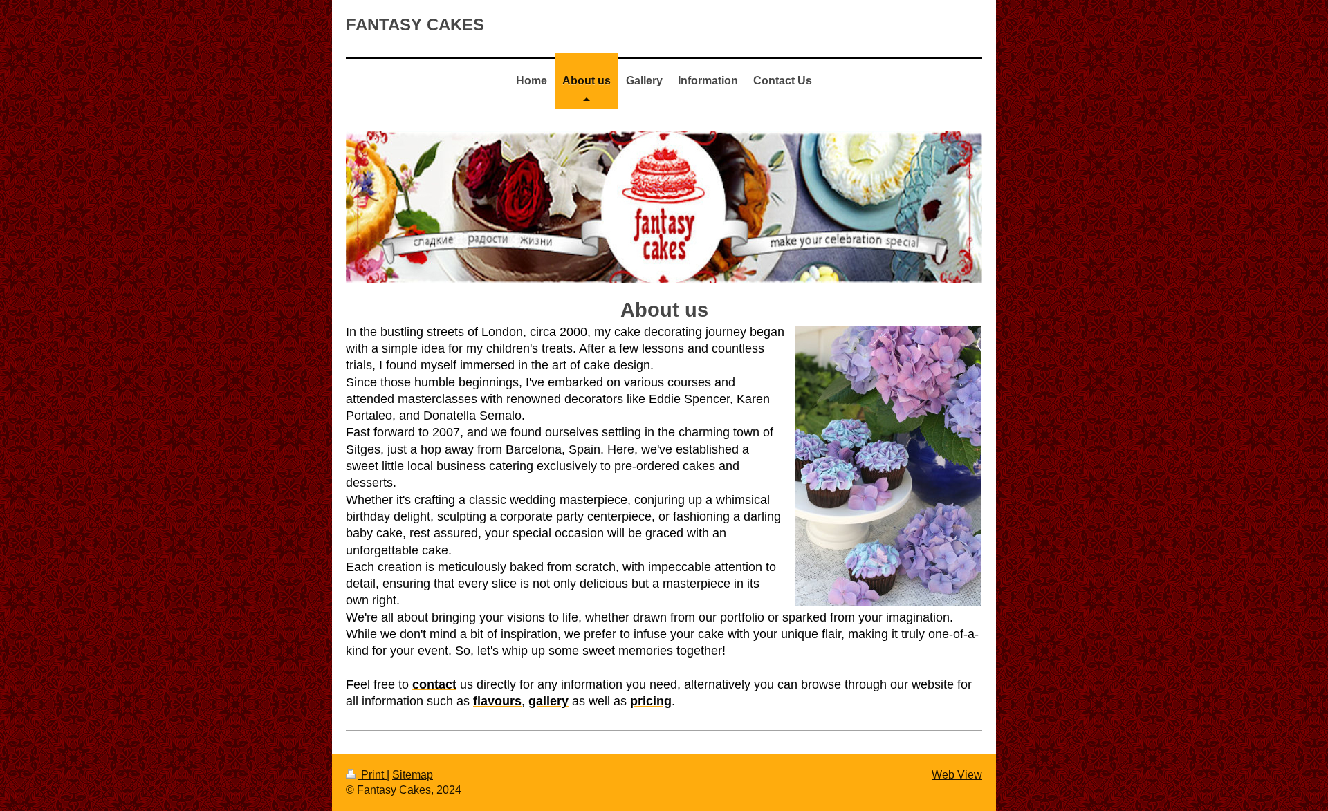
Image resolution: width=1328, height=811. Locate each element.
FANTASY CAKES (415, 24)
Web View (957, 775)
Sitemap (412, 775)
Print (372, 775)
